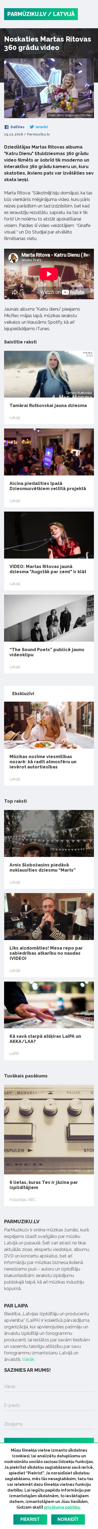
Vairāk (28, 1359)
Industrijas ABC (23, 1199)
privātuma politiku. (62, 1507)
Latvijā (15, 417)
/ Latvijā (61, 14)
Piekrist (30, 1519)
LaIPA (14, 1053)
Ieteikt (41, 127)
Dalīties (17, 127)
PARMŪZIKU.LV (26, 14)
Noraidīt (68, 1519)
